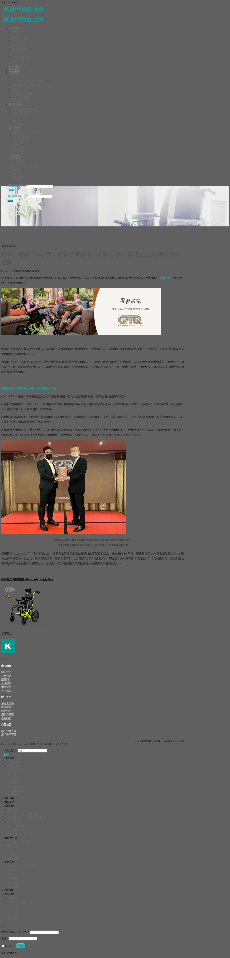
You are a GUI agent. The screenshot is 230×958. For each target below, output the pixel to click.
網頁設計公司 (51, 744)
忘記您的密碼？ (10, 953)
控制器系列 (19, 48)
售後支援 (14, 127)
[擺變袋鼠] (24, 627)
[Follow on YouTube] (24, 739)
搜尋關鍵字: (16, 186)
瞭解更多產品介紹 (27, 579)
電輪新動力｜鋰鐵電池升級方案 (31, 85)
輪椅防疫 (17, 124)
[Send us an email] (17, 739)
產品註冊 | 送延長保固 (26, 131)
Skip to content (9, 2)
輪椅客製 (14, 70)
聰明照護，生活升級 (24, 101)
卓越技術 (17, 173)
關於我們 (6, 672)
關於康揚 (14, 157)
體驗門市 (6, 679)
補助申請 (17, 120)
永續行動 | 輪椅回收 (24, 165)
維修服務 (6, 707)
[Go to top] (70, 744)
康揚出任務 (19, 89)
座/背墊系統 (19, 44)
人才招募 (17, 181)
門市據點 (14, 155)
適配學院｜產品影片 (24, 108)
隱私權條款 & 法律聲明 (151, 741)
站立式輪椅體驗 (22, 93)
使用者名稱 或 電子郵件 (15, 932)
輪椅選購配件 (20, 56)
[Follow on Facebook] (5, 739)
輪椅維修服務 (20, 135)
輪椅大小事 (16, 104)
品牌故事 (17, 161)
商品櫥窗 (14, 28)
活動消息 (14, 73)
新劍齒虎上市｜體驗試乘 (27, 81)
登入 (20, 946)
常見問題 (17, 143)
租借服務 (14, 67)
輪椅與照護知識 (22, 112)
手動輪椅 (17, 32)
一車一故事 (19, 116)
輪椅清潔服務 (20, 139)
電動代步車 (19, 40)
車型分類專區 (8, 731)
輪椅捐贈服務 (20, 60)
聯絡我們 (17, 151)
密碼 (4, 938)
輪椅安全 (17, 169)
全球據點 (17, 177)
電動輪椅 (17, 36)
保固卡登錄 (7, 703)
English (136, 741)
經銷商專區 (19, 147)
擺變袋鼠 (7, 633)
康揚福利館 (19, 64)
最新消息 (17, 77)
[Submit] (11, 190)
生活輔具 (17, 52)
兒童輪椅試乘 (20, 97)
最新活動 (6, 675)
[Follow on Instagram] (11, 739)
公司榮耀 (4, 246)
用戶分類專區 (8, 734)
